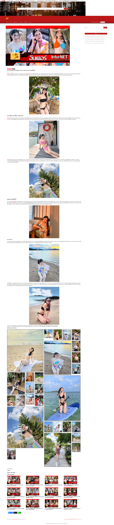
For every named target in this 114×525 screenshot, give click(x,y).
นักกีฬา (30, 22)
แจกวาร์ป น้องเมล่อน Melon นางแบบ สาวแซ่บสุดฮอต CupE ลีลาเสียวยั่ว (15, 509)
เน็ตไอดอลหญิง (15, 22)
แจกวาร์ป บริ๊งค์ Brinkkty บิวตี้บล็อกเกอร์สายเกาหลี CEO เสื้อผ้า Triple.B (13, 0)
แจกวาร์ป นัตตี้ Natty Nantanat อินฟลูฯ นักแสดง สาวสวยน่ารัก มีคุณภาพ (53, 509)
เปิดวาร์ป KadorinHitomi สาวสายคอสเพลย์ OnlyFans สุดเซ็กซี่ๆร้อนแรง (71, 485)
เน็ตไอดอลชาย (26, 22)
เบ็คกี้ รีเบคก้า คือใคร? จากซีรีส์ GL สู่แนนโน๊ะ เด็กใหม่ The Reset (94, 36)
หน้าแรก (7, 22)
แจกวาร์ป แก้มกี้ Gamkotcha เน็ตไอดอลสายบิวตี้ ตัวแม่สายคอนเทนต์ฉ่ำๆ (34, 485)
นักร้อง (11, 22)
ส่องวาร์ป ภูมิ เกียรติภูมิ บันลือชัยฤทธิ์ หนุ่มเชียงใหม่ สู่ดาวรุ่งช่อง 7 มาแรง (72, 519)
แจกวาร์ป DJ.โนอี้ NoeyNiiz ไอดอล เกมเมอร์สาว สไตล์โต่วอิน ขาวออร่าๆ (72, 509)
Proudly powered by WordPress (50, 523)
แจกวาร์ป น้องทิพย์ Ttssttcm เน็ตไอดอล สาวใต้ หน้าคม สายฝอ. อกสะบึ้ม (79, 0)
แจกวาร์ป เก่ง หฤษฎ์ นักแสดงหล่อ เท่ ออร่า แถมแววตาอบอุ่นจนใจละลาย (57, 0)
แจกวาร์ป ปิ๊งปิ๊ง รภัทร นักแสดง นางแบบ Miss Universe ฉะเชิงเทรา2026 (15, 485)
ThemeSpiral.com (64, 523)
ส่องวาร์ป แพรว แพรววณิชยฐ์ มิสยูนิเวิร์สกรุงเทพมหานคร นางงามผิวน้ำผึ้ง (16, 519)
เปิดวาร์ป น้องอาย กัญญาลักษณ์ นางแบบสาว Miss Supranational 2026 (53, 485)
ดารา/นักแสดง (21, 22)
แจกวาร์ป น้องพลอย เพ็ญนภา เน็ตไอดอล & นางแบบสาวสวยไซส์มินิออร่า (34, 509)
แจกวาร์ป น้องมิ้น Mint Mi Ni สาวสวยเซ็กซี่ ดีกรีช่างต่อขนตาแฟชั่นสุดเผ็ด (35, 0)
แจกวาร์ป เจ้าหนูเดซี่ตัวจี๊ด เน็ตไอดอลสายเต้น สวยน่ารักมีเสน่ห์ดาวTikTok (16, 497)
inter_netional (13, 472)
